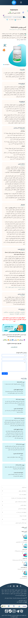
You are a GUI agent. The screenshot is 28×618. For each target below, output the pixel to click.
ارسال (4, 373)
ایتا (6, 340)
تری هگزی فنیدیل (24, 567)
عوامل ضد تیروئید (23, 516)
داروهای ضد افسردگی (22, 508)
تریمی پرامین (24, 549)
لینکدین (15, 340)
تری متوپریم (25, 558)
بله (3, 340)
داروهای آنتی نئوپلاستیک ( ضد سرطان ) (18, 498)
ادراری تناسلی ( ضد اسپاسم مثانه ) (15, 29)
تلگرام (10, 340)
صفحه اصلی (17, 19)
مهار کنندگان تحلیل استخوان (20, 523)
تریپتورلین (25, 540)
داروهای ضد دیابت (22, 494)
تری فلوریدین (24, 576)
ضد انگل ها (24, 487)
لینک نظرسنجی (14, 347)
